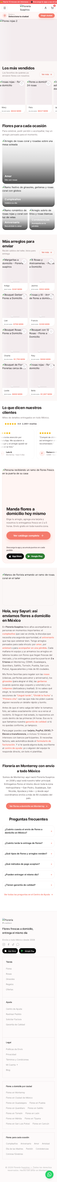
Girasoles (10, 979)
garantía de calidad (36, 721)
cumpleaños (8, 633)
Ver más (45, 74)
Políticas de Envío (14, 1049)
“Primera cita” (9, 699)
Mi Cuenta (11, 1065)
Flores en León (32, 1113)
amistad (6, 648)
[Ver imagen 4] (17, 281)
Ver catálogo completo (26, 535)
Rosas (9, 974)
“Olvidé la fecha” (42, 695)
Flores (9, 968)
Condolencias (42, 1149)
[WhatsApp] (17, 944)
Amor (36, 1143)
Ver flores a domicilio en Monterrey (29, 806)
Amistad (46, 1143)
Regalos (9, 984)
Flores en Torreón (14, 1113)
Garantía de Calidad (15, 1024)
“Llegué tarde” (24, 695)
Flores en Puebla (37, 1103)
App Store (17, 556)
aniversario (48, 637)
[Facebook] (8, 944)
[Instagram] (3, 944)
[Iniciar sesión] (46, 8)
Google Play (37, 556)
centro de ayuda (13, 748)
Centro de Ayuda (14, 1009)
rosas (46, 674)
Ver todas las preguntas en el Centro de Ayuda (28, 894)
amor (39, 644)
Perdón (29, 1149)
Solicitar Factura (13, 1019)
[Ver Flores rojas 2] (28, 40)
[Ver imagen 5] (18, 281)
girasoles (7, 681)
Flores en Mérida (14, 1118)
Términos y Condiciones (17, 1059)
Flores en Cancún (41, 1123)
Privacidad (11, 1054)
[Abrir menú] (5, 8)
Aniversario (26, 1143)
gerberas (42, 681)
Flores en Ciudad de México (19, 1097)
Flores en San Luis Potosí (18, 1123)
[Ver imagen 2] (14, 281)
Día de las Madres (14, 1149)
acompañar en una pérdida (32, 648)
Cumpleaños (12, 1143)
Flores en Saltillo (35, 1108)
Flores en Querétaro (15, 1108)
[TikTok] (13, 944)
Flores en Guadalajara (16, 1103)
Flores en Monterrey (15, 1092)
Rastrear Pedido (13, 1014)
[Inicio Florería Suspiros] (28, 7)
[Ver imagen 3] (15, 281)
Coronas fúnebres (14, 1154)
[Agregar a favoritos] (21, 83)
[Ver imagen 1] (12, 281)
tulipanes (7, 688)
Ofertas (9, 989)
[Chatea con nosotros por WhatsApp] (49, 1174)
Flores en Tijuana (33, 1118)
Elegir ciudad (46, 15)
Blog (8, 1070)
